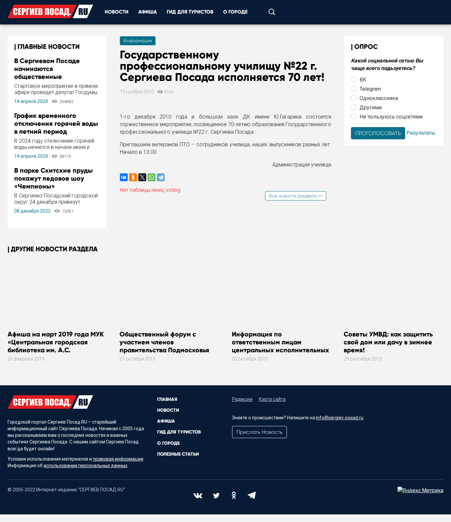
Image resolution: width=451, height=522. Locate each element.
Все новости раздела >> (296, 195)
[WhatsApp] (152, 177)
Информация (137, 40)
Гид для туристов (190, 12)
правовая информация (118, 459)
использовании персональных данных (85, 465)
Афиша (147, 12)
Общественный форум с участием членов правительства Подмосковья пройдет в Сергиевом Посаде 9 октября (169, 350)
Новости (116, 12)
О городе (235, 12)
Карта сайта (272, 399)
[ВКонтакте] (124, 177)
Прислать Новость (259, 432)
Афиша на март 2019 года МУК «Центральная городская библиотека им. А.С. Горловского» (56, 346)
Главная (167, 399)
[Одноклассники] (133, 177)
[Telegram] (161, 177)
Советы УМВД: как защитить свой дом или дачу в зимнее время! (388, 342)
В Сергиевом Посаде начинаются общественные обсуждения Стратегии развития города (51, 76)
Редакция (242, 399)
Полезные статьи (178, 454)
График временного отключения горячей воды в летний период (56, 123)
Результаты (420, 132)
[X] (142, 177)
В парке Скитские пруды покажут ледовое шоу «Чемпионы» (53, 178)
